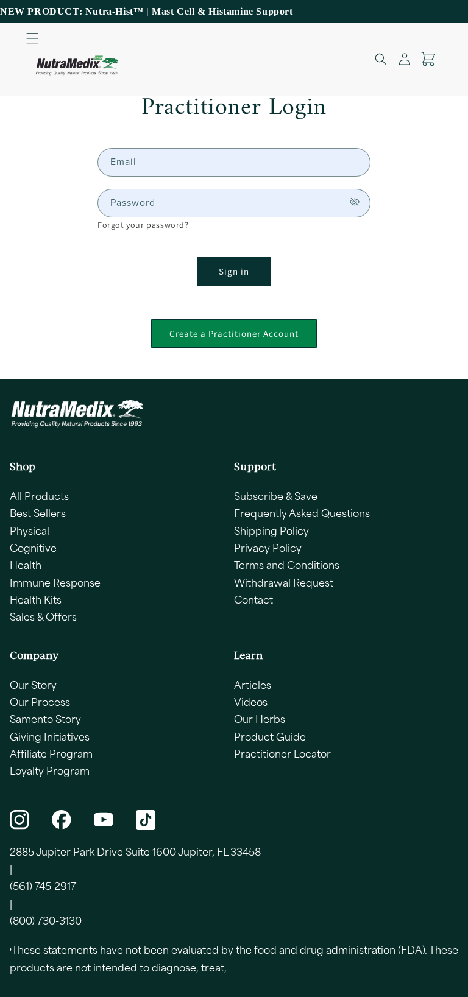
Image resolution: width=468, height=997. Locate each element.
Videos (251, 701)
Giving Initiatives (50, 736)
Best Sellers (38, 513)
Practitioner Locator (282, 753)
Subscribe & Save (275, 495)
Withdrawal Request (283, 582)
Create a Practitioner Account (234, 333)
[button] (32, 38)
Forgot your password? (143, 224)
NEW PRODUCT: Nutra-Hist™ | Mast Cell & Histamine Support (146, 11)
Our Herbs (259, 718)
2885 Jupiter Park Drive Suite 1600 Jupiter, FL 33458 (135, 851)
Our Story (33, 684)
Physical (29, 530)
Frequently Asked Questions (302, 513)
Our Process (40, 701)
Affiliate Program (51, 753)
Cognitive (33, 547)
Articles (252, 684)
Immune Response (55, 582)
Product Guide (270, 736)
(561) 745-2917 (43, 885)
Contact (253, 599)
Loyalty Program (50, 770)
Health (25, 564)
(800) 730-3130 (46, 920)
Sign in (234, 271)
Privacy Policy (268, 547)
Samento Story (45, 718)
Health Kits (36, 599)
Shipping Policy (271, 530)
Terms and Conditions (286, 564)
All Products (39, 495)
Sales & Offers (43, 616)
